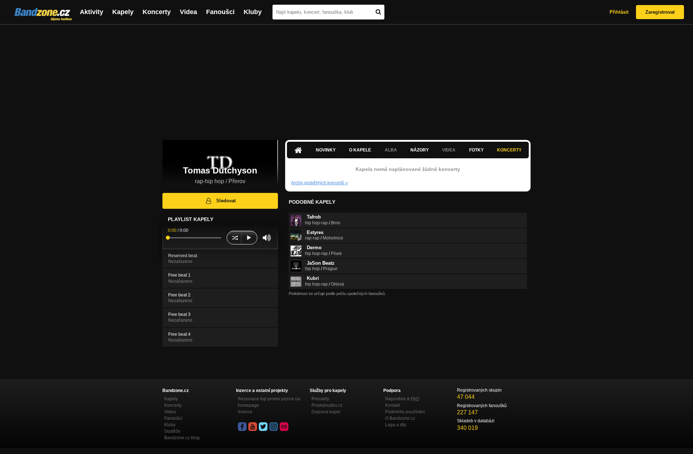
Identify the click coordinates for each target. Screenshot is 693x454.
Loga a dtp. (396, 424)
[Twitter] (263, 426)
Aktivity (91, 12)
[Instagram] (273, 426)
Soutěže (172, 431)
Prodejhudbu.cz (327, 405)
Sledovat (226, 200)
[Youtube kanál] (252, 426)
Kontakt (392, 405)
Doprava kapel (325, 411)
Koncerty (157, 12)
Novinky (326, 150)
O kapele (360, 150)
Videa (188, 12)
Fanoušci (220, 12)
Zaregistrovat (660, 12)
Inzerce (245, 411)
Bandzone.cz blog (182, 437)
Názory (419, 150)
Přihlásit (619, 12)
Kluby (253, 12)
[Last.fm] (284, 426)
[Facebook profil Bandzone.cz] (242, 426)
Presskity (320, 398)
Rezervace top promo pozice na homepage (269, 402)
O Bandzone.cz (400, 418)
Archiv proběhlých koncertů (319, 182)
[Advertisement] (346, 78)
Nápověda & (402, 398)
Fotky (476, 150)
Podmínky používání (405, 411)
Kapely (123, 12)
